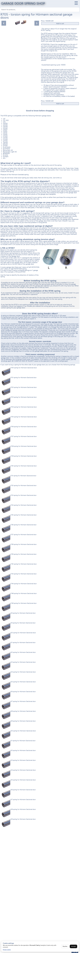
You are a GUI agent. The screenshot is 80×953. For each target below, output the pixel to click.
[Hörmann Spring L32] (5, 755)
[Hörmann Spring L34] (5, 774)
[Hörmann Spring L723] (5, 499)
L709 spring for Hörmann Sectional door (23, 456)
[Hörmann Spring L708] (5, 450)
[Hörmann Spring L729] (5, 558)
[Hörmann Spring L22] (5, 656)
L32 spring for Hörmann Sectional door (23, 750)
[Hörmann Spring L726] (5, 529)
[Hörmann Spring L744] (5, 588)
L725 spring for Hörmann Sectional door (23, 515)
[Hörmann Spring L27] (5, 706)
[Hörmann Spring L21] (5, 647)
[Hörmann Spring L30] (5, 735)
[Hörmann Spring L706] (5, 431)
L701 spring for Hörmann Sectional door (23, 377)
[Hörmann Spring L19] (5, 627)
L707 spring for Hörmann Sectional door (23, 436)
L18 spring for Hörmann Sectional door (23, 613)
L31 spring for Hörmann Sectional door (23, 741)
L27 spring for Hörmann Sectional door (23, 701)
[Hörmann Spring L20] (5, 637)
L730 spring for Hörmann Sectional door (23, 564)
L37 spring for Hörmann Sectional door (23, 799)
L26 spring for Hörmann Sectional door (23, 691)
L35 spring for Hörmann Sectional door (23, 780)
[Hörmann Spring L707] (5, 441)
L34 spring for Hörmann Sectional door (23, 770)
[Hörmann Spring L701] (5, 382)
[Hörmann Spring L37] (5, 804)
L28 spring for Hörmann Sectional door (23, 711)
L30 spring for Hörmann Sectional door (23, 731)
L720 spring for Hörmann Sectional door (23, 466)
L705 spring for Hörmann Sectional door (23, 417)
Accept (73, 946)
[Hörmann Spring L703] (5, 401)
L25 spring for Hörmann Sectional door (23, 682)
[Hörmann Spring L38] (5, 813)
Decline (65, 946)
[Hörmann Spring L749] (5, 607)
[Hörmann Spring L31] (5, 745)
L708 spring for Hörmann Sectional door (23, 446)
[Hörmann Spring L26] (5, 696)
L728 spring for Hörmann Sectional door (23, 544)
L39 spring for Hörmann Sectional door (23, 819)
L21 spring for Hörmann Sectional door (23, 642)
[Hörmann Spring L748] (5, 598)
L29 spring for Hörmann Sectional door (23, 721)
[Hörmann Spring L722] (5, 490)
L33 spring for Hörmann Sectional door (23, 760)
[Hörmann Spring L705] (5, 421)
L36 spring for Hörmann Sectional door (23, 790)
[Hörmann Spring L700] (5, 372)
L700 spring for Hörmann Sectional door (23, 368)
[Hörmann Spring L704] (5, 411)
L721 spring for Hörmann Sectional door (23, 476)
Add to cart (60, 23)
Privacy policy (7, 949)
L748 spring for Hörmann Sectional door (23, 593)
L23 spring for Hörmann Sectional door (23, 662)
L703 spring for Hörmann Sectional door (23, 397)
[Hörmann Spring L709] (5, 460)
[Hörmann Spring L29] (5, 725)
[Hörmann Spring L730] (5, 568)
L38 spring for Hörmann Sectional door (23, 809)
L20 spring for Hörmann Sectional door (23, 633)
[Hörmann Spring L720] (5, 470)
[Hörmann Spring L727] (5, 539)
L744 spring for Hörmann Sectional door (23, 583)
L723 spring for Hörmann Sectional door (23, 495)
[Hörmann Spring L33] (5, 764)
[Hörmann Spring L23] (5, 666)
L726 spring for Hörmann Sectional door (23, 525)
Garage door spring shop (23, 3)
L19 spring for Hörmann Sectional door (23, 623)
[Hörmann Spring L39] (5, 823)
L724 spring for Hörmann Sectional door (23, 505)
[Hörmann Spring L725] (5, 519)
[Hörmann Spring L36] (5, 794)
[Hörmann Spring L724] (5, 509)
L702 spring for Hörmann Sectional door (23, 387)
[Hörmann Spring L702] (5, 391)
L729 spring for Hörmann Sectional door (23, 554)
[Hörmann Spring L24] (5, 676)
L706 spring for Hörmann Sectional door (23, 426)
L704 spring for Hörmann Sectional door (23, 407)
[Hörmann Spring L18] (5, 617)
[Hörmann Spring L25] (5, 686)
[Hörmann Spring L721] (5, 480)
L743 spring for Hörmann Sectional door (23, 574)
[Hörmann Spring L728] (5, 548)
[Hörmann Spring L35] (5, 784)
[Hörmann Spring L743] (5, 578)
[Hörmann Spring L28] (5, 715)
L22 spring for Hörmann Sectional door (23, 652)
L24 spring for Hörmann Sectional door (23, 672)
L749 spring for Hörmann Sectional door (23, 603)
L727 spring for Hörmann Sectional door (23, 534)
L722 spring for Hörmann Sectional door (23, 485)
